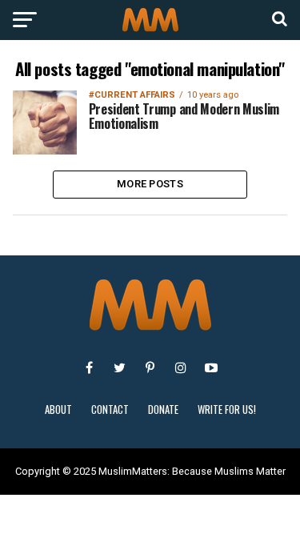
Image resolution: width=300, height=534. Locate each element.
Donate (163, 409)
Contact (110, 409)
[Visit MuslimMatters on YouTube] (211, 367)
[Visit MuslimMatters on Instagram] (181, 367)
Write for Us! (227, 409)
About (58, 409)
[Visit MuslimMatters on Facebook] (90, 367)
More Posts (150, 184)
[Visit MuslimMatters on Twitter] (120, 367)
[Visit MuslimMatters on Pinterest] (150, 367)
